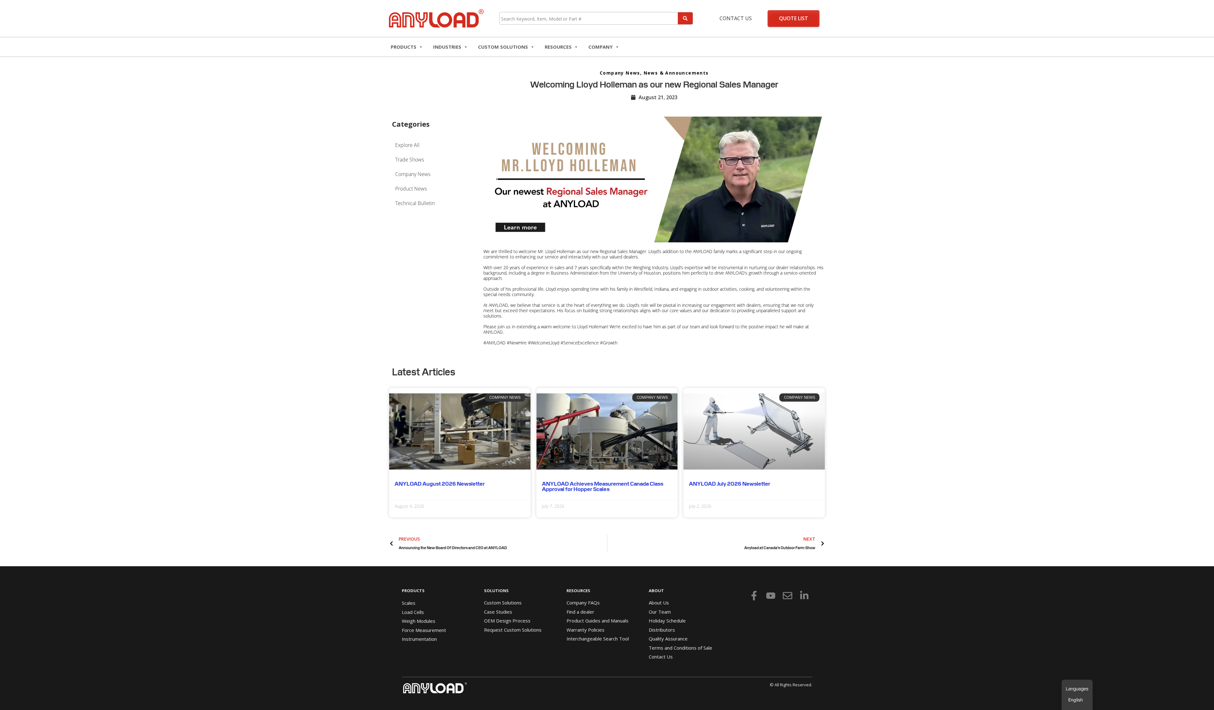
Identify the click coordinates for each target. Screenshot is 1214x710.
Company (600, 47)
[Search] (685, 18)
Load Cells (413, 612)
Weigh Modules (418, 621)
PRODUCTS (413, 590)
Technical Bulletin (415, 203)
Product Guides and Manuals (597, 620)
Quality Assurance (668, 638)
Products (403, 47)
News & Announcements (676, 73)
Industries (447, 47)
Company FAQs (583, 602)
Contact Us (736, 18)
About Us (659, 602)
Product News (411, 188)
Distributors (662, 630)
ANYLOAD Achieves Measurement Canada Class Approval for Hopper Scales (602, 486)
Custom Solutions (503, 47)
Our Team (660, 612)
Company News (620, 73)
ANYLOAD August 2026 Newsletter (440, 483)
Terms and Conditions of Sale (680, 648)
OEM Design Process (507, 620)
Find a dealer (580, 612)
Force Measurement (424, 630)
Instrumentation (419, 639)
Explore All (407, 145)
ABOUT (656, 590)
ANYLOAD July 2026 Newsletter (729, 483)
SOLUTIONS (496, 590)
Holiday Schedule (667, 620)
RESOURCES (558, 47)
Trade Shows (409, 159)
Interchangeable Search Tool (598, 638)
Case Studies (498, 612)
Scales (408, 603)
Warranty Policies (585, 630)
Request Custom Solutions (513, 630)
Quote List (793, 18)
